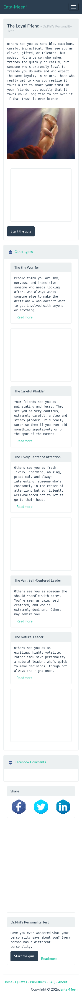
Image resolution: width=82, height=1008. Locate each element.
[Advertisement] (41, 195)
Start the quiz (21, 231)
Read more (24, 317)
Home (7, 982)
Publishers (38, 982)
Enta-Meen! (15, 6)
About (62, 982)
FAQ (52, 982)
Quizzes (21, 982)
